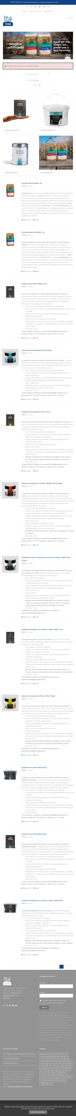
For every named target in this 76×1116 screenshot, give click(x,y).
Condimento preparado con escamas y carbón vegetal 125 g (42, 629)
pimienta (67, 1069)
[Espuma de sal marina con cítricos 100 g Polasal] (10, 703)
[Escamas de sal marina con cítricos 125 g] (10, 418)
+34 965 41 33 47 (15, 993)
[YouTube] (13, 1005)
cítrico (54, 1058)
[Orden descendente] (48, 74)
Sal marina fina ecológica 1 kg (31, 183)
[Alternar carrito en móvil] (68, 18)
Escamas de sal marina (48, 1062)
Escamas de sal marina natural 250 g (34, 834)
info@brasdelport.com (11, 996)
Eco (67, 1058)
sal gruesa (44, 1076)
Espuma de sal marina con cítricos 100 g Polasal (38, 696)
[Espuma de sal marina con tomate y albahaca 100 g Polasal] (10, 490)
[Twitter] (7, 1005)
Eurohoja (43, 1065)
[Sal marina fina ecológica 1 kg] (10, 190)
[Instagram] (10, 1005)
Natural (59, 1069)
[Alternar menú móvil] (72, 18)
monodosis (44, 1069)
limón (70, 1065)
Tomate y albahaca (46, 1084)
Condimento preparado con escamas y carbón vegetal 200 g (42, 900)
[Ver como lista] (40, 85)
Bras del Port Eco (46, 1054)
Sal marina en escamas (48, 1080)
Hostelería (63, 1065)
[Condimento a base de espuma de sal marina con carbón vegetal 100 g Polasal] (10, 564)
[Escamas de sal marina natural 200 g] (10, 774)
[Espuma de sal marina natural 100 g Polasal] (10, 357)
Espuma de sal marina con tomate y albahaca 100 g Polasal (41, 483)
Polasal (43, 1073)
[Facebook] (4, 1005)
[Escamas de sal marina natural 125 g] (10, 290)
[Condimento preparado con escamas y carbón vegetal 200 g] (10, 907)
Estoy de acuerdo (38, 1112)
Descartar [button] (62, 2)
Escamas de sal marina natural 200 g (34, 767)
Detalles (37, 220)
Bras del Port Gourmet (60, 1054)
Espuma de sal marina (64, 1062)
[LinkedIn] (16, 1005)
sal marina (52, 1076)
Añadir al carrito (27, 220)
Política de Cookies (10, 1063)
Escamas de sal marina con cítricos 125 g (35, 412)
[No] (74, 1110)
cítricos (61, 1058)
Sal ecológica (52, 1073)
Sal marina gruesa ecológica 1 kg (32, 232)
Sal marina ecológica (64, 1076)
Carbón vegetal (45, 1058)
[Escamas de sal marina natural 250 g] (10, 841)
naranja (52, 1069)
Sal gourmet (62, 1073)
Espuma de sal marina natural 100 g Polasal (36, 350)
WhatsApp (6, 998)
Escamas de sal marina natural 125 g (34, 284)
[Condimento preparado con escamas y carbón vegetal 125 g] (10, 636)
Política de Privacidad (60, 1000)
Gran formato (53, 1065)
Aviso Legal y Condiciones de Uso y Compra (19, 1054)
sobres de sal (61, 1080)
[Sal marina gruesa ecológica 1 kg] (10, 239)
